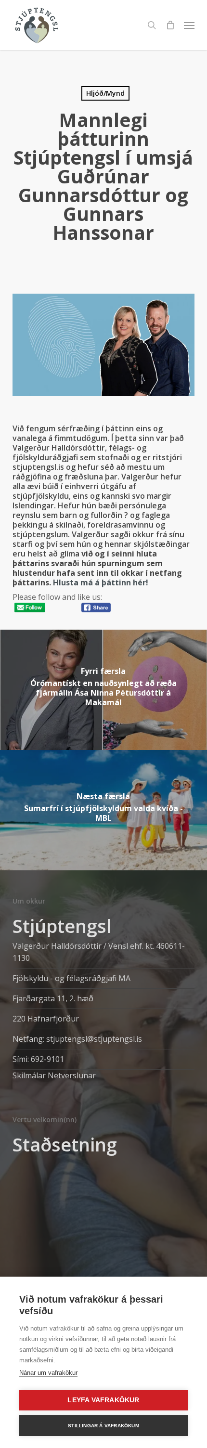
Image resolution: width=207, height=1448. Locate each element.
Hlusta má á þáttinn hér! (99, 582)
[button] (189, 25)
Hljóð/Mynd (105, 93)
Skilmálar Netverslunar (54, 1075)
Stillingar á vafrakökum (103, 1425)
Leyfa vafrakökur (103, 1400)
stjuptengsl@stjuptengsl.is (94, 1039)
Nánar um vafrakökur (48, 1372)
